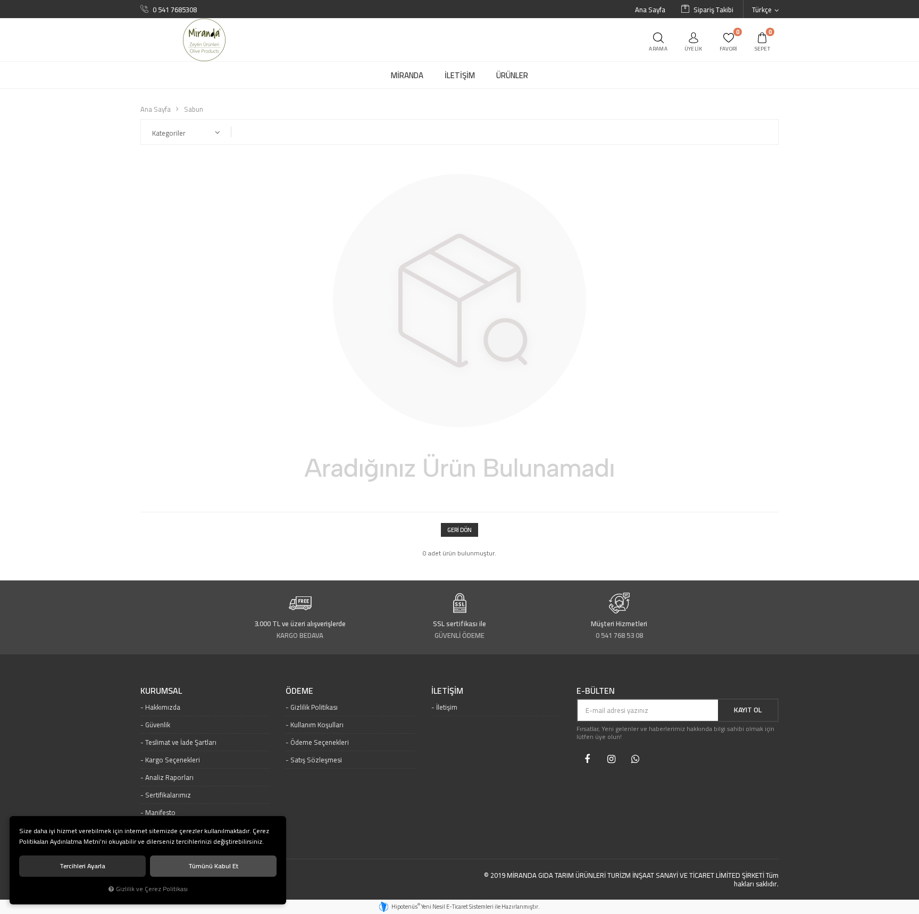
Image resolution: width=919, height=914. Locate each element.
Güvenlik (157, 724)
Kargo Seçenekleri (172, 759)
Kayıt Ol (748, 710)
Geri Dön (459, 530)
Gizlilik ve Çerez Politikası (152, 889)
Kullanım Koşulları (317, 724)
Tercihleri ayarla (82, 866)
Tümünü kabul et (213, 866)
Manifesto (160, 812)
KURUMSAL (161, 691)
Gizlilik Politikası (314, 707)
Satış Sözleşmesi (316, 759)
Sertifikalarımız (168, 794)
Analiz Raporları (169, 777)
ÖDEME (299, 691)
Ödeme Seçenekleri (319, 742)
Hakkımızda (162, 707)
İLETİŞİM (447, 691)
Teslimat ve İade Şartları (180, 742)
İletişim (446, 707)
